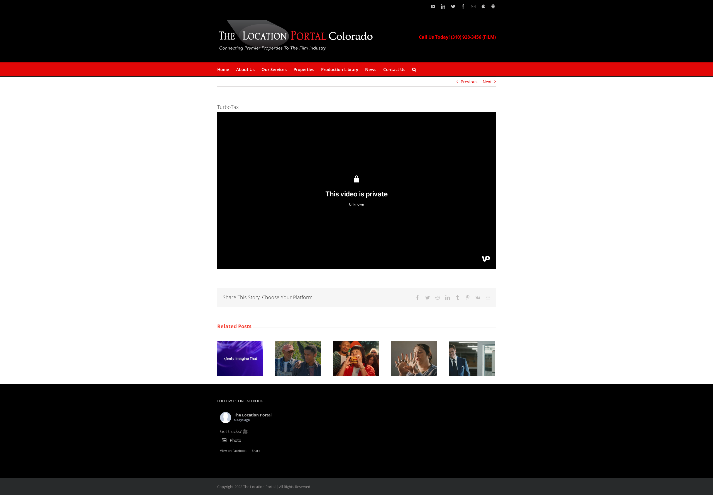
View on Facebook (233, 450)
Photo (235, 440)
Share (256, 450)
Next (487, 81)
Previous (469, 81)
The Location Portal (253, 415)
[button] (414, 69)
